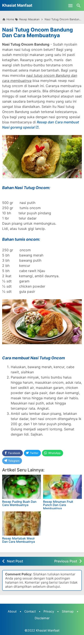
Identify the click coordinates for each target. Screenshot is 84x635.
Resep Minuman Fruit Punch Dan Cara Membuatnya (58, 505)
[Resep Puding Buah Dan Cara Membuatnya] (21, 487)
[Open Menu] (70, 5)
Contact (30, 611)
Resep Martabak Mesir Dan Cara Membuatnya (18, 539)
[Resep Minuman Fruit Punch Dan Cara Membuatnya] (62, 487)
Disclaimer (42, 618)
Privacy (49, 611)
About (12, 611)
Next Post (15, 561)
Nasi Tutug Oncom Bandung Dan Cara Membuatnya (37, 32)
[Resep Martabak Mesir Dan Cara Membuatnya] (21, 523)
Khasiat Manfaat (17, 5)
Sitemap (68, 611)
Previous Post (65, 561)
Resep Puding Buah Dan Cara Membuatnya (19, 503)
